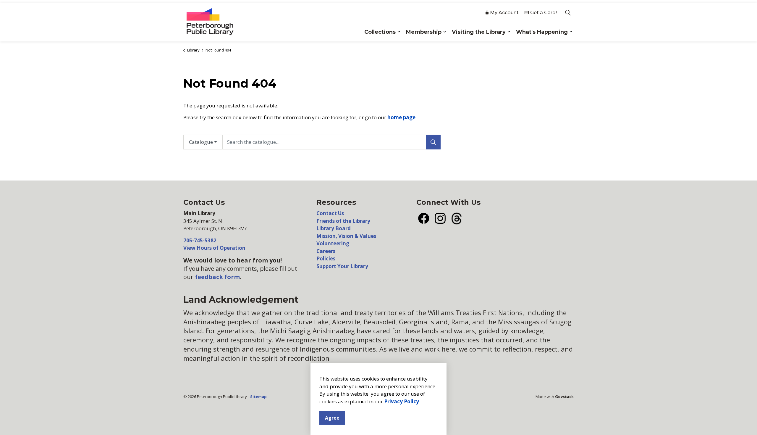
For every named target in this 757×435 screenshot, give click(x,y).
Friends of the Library (343, 221)
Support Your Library (342, 266)
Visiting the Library (479, 32)
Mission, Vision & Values (346, 236)
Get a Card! (543, 12)
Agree (332, 418)
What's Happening (542, 32)
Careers (325, 251)
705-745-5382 (199, 240)
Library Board (333, 228)
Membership (423, 32)
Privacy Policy (401, 401)
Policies (325, 258)
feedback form (217, 277)
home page (401, 117)
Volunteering (332, 243)
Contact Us (330, 213)
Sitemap (258, 396)
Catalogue (201, 141)
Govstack (564, 396)
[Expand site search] (568, 12)
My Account (504, 12)
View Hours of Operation (214, 247)
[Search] (433, 142)
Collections (380, 32)
